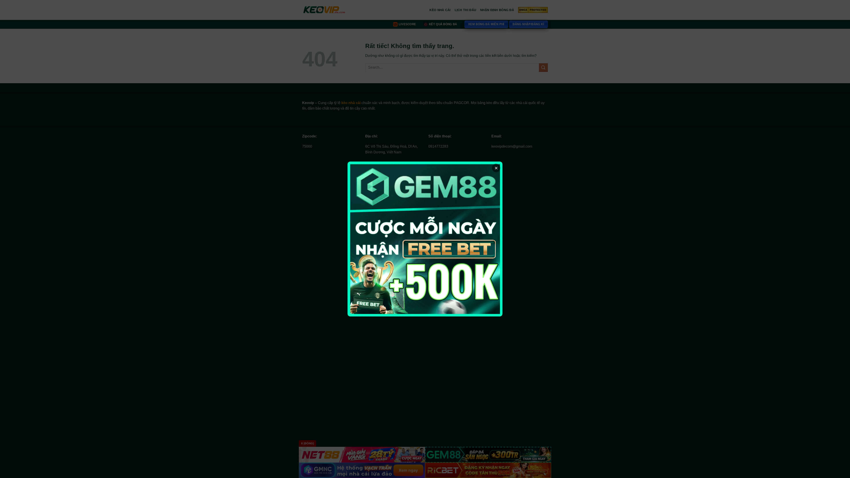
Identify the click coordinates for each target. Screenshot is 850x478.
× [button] (496, 168)
